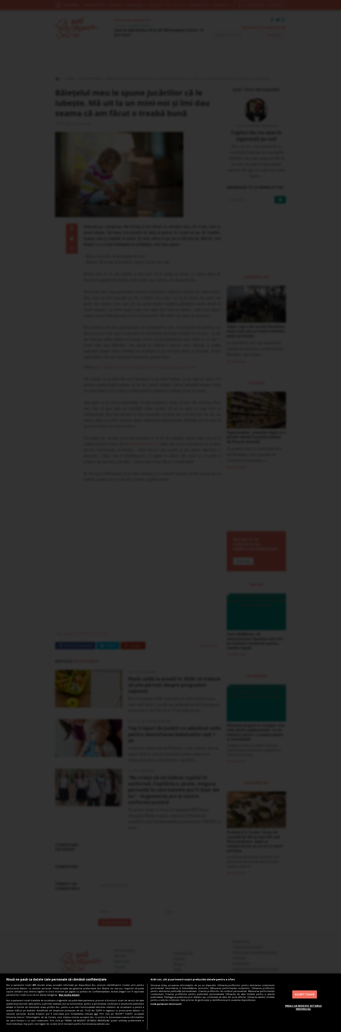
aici (96, 1013)
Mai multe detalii (69, 994)
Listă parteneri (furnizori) (166, 1003)
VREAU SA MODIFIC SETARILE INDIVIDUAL (303, 1007)
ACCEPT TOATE (304, 994)
